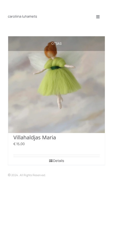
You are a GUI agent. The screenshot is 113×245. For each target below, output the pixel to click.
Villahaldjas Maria (34, 137)
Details (58, 160)
